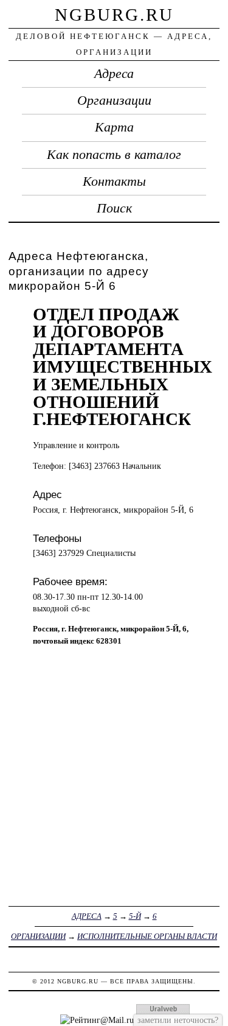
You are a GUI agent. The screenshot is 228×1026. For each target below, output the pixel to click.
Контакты (114, 181)
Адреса (114, 73)
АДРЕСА (87, 916)
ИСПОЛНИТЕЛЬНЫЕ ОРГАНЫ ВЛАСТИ (147, 936)
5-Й (135, 916)
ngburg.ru (114, 14)
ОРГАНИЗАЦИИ (38, 936)
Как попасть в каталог (114, 154)
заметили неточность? (177, 1020)
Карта (114, 127)
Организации (114, 100)
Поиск (114, 208)
